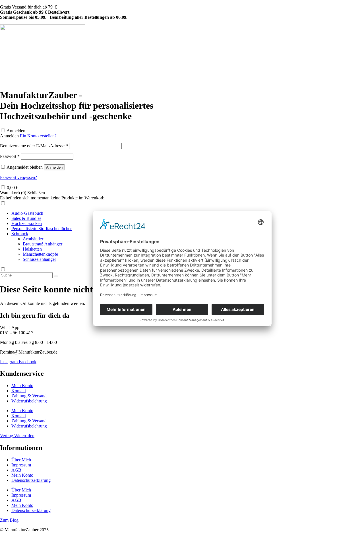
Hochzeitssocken (26, 223)
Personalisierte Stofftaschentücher (41, 228)
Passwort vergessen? (18, 177)
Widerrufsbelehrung (29, 400)
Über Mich (21, 459)
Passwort (10, 156)
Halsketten (32, 249)
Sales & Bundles (26, 218)
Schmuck (19, 233)
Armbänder (33, 238)
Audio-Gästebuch (27, 213)
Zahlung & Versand (29, 395)
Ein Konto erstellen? (38, 135)
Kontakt (18, 390)
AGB (16, 470)
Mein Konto (22, 385)
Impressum (21, 464)
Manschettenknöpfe (40, 254)
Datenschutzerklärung (31, 480)
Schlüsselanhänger (39, 259)
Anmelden (16, 130)
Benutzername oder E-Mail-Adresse (34, 145)
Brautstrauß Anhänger (42, 243)
